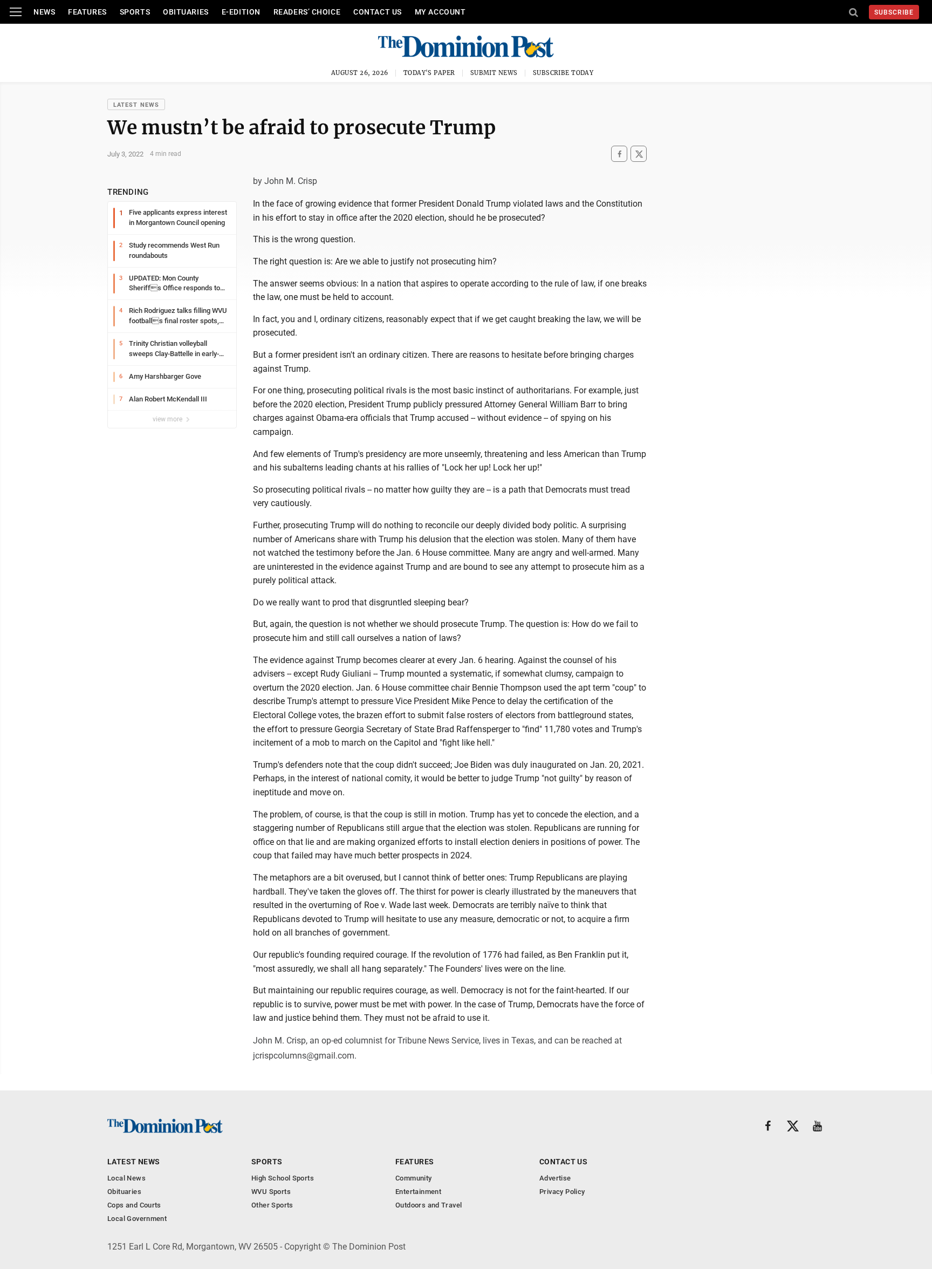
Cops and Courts (134, 1205)
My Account (440, 12)
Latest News (136, 104)
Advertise (555, 1178)
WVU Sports (271, 1192)
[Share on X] (638, 154)
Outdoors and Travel (428, 1205)
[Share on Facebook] (619, 154)
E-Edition (241, 12)
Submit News (494, 73)
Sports (135, 12)
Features (87, 12)
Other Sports (272, 1205)
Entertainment (418, 1192)
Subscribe (894, 12)
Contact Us (377, 12)
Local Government (137, 1219)
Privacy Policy (562, 1192)
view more (168, 419)
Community (413, 1178)
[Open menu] (15, 12)
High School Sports (282, 1178)
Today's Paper (429, 73)
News (44, 12)
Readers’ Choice (306, 12)
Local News (126, 1178)
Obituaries (186, 12)
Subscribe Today (563, 73)
